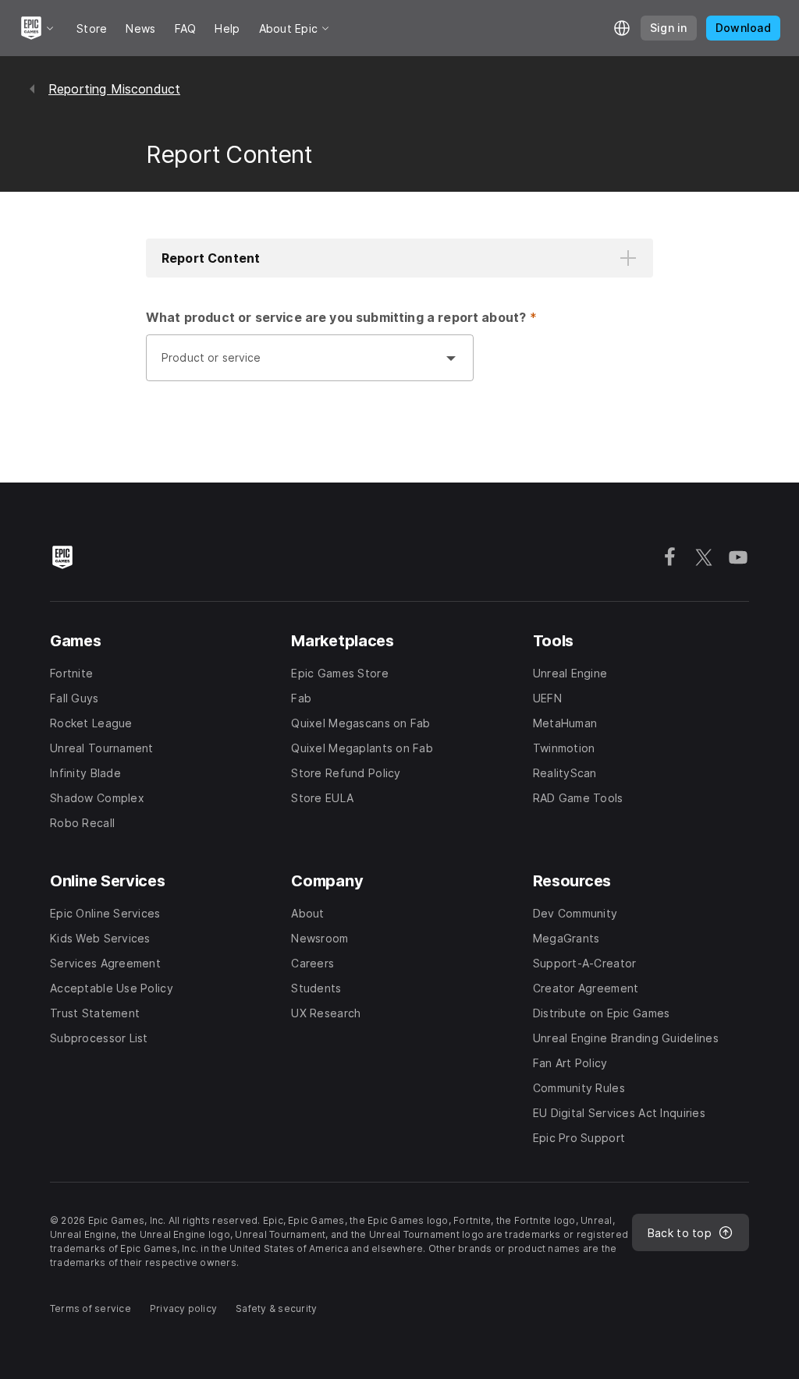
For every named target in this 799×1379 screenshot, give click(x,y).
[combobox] (294, 365)
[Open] (451, 357)
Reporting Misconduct (114, 89)
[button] (399, 258)
